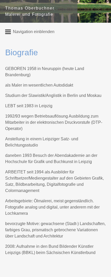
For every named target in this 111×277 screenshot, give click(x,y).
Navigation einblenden (33, 31)
